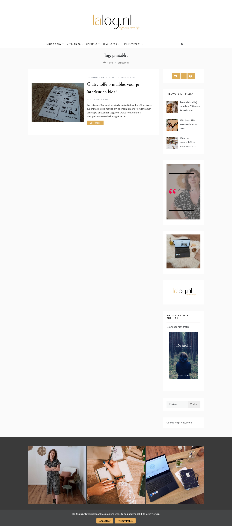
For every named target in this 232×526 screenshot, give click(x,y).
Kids (114, 77)
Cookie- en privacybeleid (179, 422)
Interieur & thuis (97, 77)
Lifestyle (91, 44)
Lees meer (95, 123)
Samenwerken (132, 44)
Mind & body (54, 44)
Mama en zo (74, 44)
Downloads (110, 44)
